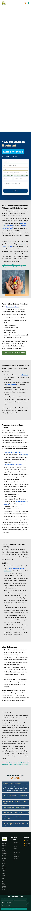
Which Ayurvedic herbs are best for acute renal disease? (14, 802)
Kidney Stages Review (15, 848)
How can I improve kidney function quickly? (14, 807)
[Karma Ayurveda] (4, 839)
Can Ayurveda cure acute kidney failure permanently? (13, 817)
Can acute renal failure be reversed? (12, 783)
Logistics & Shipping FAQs (16, 858)
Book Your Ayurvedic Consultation (14, 352)
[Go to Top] (27, 903)
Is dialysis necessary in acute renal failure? (14, 812)
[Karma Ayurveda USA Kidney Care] (4, 3)
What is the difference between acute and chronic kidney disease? (15, 824)
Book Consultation (13, 909)
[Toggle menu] (28, 3)
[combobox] (5, 165)
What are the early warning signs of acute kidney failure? (15, 796)
